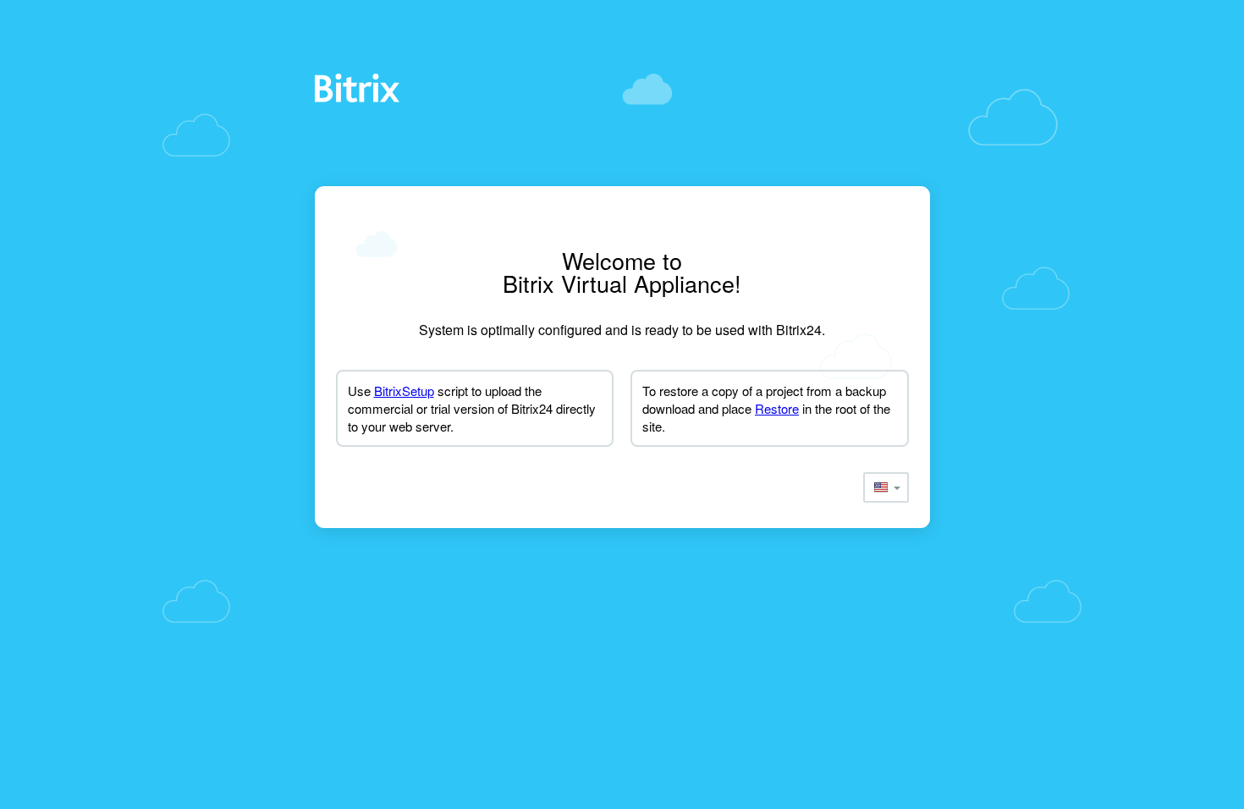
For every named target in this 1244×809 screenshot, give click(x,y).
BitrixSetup (404, 390)
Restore (777, 408)
